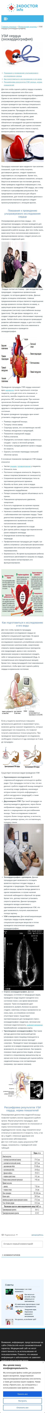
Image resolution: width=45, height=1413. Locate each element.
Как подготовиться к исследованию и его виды (23, 79)
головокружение (24, 466)
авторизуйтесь (37, 1235)
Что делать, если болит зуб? (25, 1319)
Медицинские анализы (27, 27)
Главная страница (8, 27)
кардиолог (10, 390)
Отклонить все (22, 1408)
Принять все (23, 1394)
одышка (13, 466)
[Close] (43, 1362)
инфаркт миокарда (34, 1025)
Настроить (22, 1401)
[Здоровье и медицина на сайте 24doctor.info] (22, 11)
